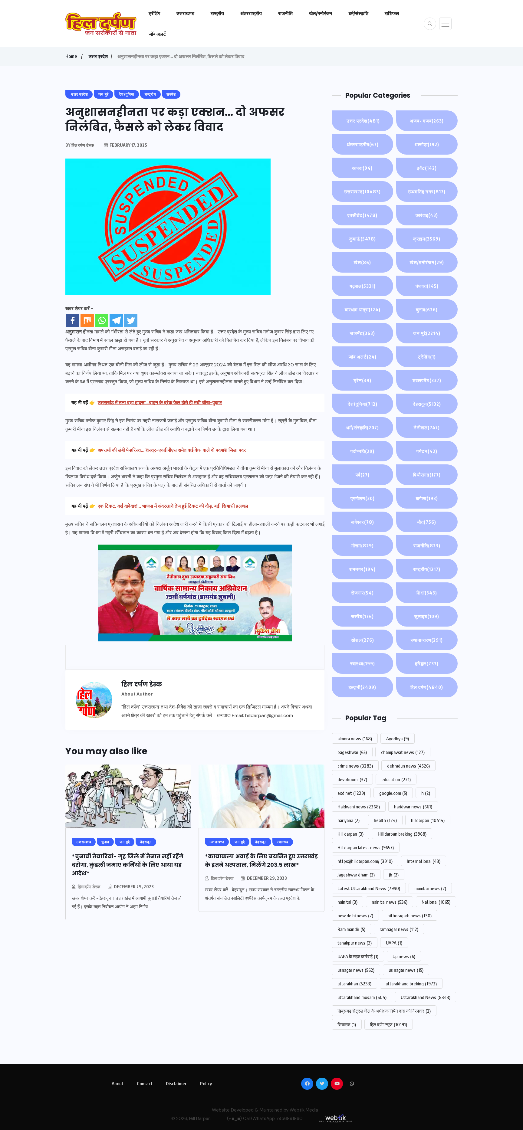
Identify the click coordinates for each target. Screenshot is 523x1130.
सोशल (362, 640)
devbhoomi (352, 779)
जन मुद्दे (426, 333)
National (436, 902)
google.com (393, 793)
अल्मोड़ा (426, 144)
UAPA (394, 942)
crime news (355, 765)
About (117, 1083)
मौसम (362, 545)
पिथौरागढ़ (427, 474)
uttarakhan (354, 983)
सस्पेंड (362, 616)
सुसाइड (426, 616)
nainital (347, 902)
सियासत (346, 1024)
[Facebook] (72, 320)
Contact (145, 1083)
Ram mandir (351, 929)
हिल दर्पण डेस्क (89, 886)
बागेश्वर (362, 522)
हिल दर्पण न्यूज (388, 1024)
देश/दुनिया (362, 404)
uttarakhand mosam (361, 997)
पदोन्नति (362, 451)
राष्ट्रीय (217, 13)
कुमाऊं (362, 238)
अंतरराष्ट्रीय (251, 13)
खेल (362, 262)
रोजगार (362, 592)
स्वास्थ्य (362, 663)
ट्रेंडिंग (154, 13)
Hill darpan (350, 834)
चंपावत (427, 286)
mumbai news (430, 888)
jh (394, 874)
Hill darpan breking (402, 834)
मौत (426, 522)
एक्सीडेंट (362, 215)
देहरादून (427, 404)
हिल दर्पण (426, 687)
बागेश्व (427, 498)
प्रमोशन (362, 498)
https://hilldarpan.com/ (365, 861)
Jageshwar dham (356, 874)
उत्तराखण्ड (185, 13)
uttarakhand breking (411, 983)
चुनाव (427, 309)
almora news (354, 738)
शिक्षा (426, 592)
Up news (404, 956)
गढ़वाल (363, 286)
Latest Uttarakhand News (368, 888)
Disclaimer (176, 1083)
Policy (206, 1083)
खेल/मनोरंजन (320, 13)
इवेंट (427, 168)
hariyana (348, 820)
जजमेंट (362, 333)
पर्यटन (426, 451)
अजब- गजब (427, 120)
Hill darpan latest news (365, 847)
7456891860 (289, 1118)
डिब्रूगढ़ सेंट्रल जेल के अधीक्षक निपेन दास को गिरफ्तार (384, 1011)
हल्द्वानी (362, 687)
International (423, 861)
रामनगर (362, 569)
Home (71, 56)
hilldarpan (428, 820)
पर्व (363, 474)
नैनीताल (427, 427)
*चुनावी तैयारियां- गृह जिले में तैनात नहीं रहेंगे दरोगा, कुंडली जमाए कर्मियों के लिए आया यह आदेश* (127, 865)
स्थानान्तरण (427, 640)
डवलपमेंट (427, 380)
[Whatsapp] (101, 320)
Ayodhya (397, 738)
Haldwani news (358, 806)
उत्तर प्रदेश (98, 56)
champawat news (403, 752)
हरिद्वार (427, 663)
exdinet (351, 793)
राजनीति (285, 13)
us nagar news (406, 970)
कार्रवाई (427, 215)
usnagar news (355, 970)
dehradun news (408, 765)
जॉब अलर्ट (157, 34)
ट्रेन (362, 380)
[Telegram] (116, 320)
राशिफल (392, 13)
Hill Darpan (200, 1118)
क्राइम (426, 238)
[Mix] (87, 320)
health (385, 820)
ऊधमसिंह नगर (427, 191)
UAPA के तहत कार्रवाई (357, 956)
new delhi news (355, 915)
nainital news (389, 902)
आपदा (362, 168)
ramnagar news (399, 929)
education (396, 779)
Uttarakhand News (425, 997)
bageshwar (352, 752)
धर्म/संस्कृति (358, 13)
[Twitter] (130, 320)
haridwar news (413, 806)
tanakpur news (354, 942)
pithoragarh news (409, 915)
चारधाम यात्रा (362, 309)
